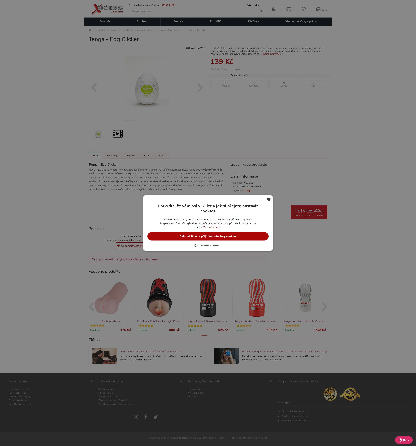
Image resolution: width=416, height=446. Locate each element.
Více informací (211, 227)
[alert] (208, 223)
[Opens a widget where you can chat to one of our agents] (404, 440)
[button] (208, 245)
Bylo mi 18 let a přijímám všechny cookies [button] (208, 236)
